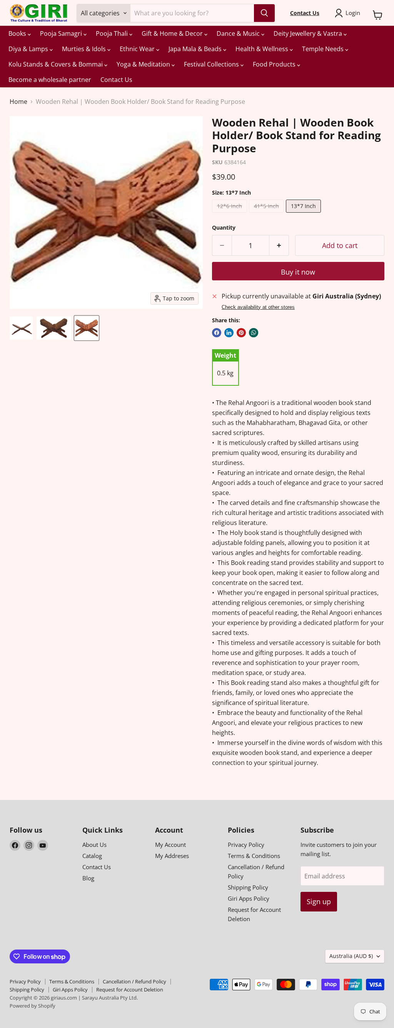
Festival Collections (212, 64)
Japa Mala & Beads (196, 49)
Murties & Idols (84, 49)
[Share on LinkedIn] (229, 332)
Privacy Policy (246, 844)
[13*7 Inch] (304, 214)
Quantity (223, 228)
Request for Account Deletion (129, 989)
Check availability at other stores (258, 307)
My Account (170, 844)
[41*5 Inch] (267, 214)
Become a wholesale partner (49, 79)
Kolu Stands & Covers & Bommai (56, 64)
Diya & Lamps (29, 49)
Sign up (319, 901)
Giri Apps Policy (248, 898)
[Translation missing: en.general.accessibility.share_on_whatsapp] (253, 332)
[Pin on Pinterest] (241, 332)
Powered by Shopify (32, 1005)
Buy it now (298, 272)
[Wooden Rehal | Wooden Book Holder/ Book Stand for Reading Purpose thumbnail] (21, 328)
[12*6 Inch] (230, 214)
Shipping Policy (248, 887)
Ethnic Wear (138, 49)
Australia (351, 956)
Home (18, 101)
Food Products (275, 64)
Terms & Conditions (254, 856)
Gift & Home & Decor (173, 33)
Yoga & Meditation (144, 64)
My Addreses (172, 856)
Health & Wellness (262, 49)
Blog (88, 878)
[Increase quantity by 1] (279, 245)
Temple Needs (323, 49)
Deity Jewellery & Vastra (309, 33)
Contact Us (116, 79)
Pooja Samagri (61, 33)
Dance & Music (239, 33)
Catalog (92, 856)
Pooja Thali (112, 33)
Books (18, 33)
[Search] (264, 13)
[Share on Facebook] (216, 332)
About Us (94, 844)
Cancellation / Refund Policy (134, 981)
